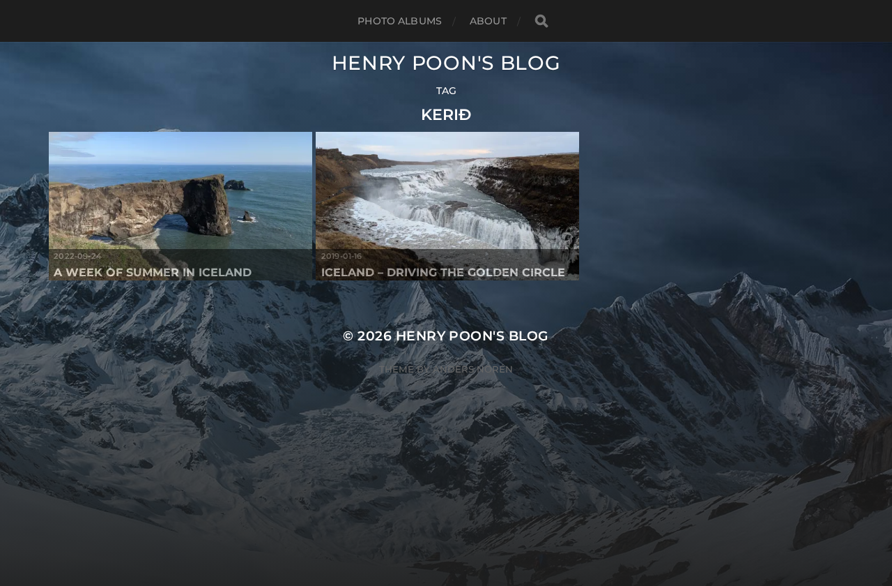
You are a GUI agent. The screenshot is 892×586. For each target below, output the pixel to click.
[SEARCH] (541, 21)
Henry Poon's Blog (446, 63)
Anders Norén (473, 369)
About (488, 21)
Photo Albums (399, 21)
